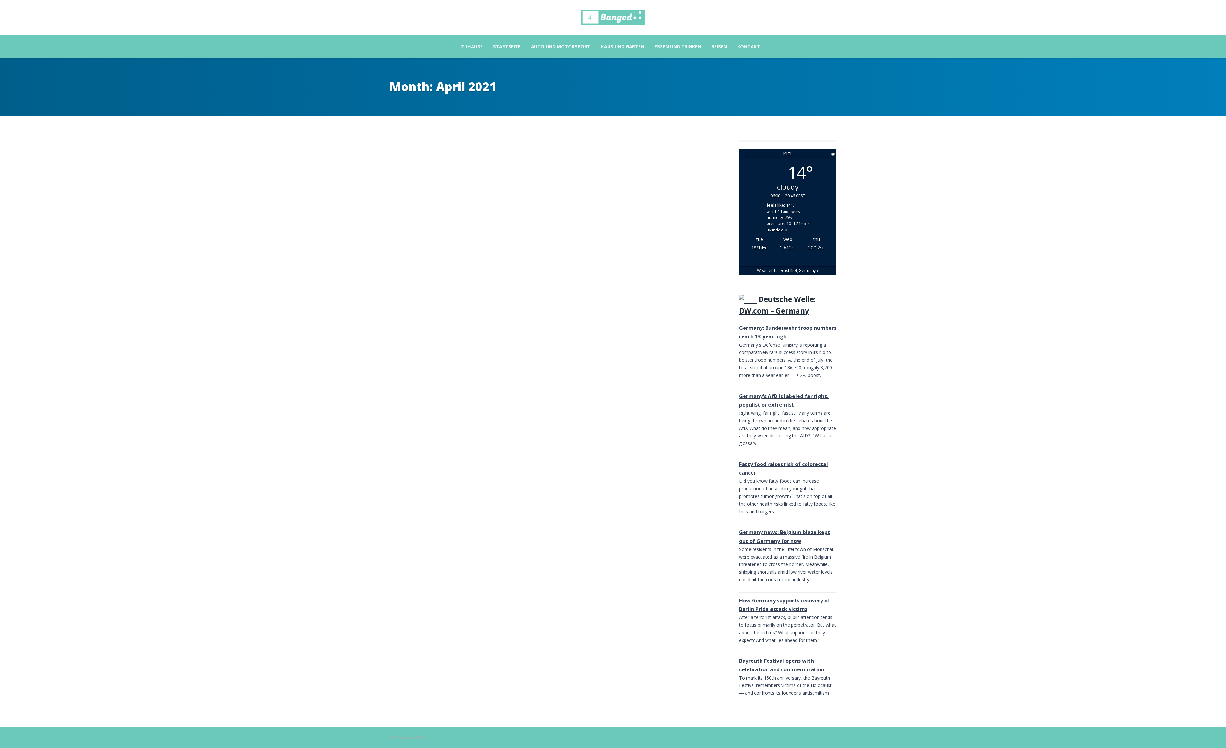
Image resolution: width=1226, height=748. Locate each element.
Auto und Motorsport (560, 46)
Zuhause (472, 46)
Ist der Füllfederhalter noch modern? (476, 347)
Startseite (507, 46)
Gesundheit (412, 337)
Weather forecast (788, 270)
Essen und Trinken (678, 46)
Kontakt (748, 46)
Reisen (719, 46)
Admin (412, 404)
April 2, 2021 (439, 404)
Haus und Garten (622, 46)
